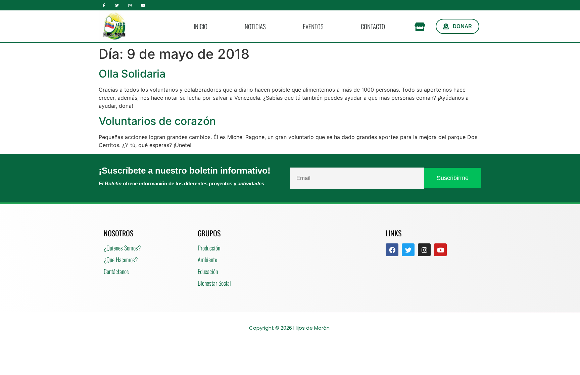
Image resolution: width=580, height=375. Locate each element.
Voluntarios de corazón (157, 121)
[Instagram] (130, 5)
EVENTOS (313, 26)
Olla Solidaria (132, 73)
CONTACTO (373, 26)
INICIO (200, 26)
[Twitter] (117, 5)
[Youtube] (143, 5)
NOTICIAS (255, 26)
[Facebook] (392, 249)
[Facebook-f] (104, 5)
